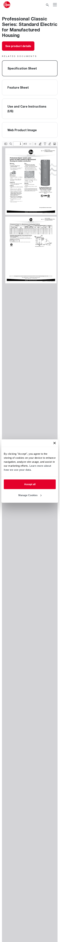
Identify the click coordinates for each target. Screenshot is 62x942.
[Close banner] (54, 443)
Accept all (30, 484)
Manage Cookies (28, 495)
